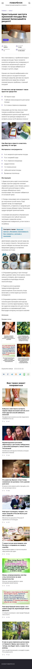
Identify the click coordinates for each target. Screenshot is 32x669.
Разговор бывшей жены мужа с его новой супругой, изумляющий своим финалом (15, 608)
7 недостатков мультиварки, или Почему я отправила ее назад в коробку (14, 545)
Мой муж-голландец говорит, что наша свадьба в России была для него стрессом (14, 513)
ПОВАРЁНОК (16, 3)
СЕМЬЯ (5, 39)
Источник (5, 315)
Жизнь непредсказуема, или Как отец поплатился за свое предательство (14, 577)
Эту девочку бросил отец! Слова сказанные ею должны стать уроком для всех (16, 482)
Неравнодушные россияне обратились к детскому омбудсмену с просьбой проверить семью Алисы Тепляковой (16, 445)
